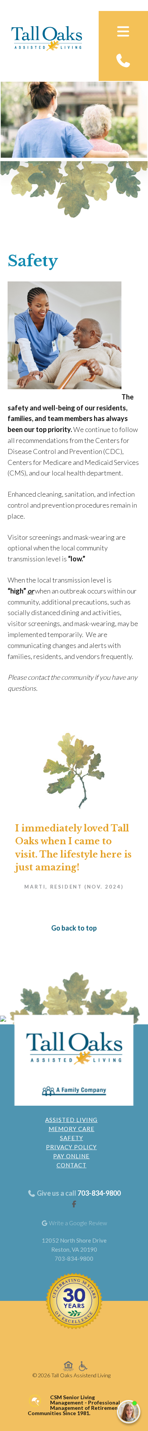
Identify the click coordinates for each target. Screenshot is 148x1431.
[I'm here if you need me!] (128, 1411)
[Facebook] (74, 1204)
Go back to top (74, 927)
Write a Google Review (77, 1223)
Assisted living (71, 1119)
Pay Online (71, 1156)
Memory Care (71, 1128)
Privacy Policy (71, 1147)
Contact (72, 1165)
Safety (71, 1137)
